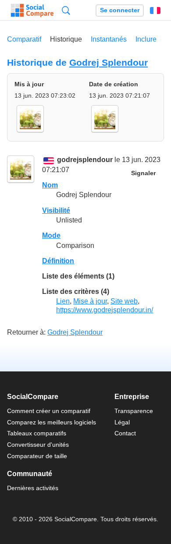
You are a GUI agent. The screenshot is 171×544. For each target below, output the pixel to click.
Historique (66, 39)
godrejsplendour (85, 160)
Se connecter (119, 10)
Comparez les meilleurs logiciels (51, 422)
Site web (124, 301)
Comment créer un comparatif (48, 410)
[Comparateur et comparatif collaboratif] (32, 10)
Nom (50, 185)
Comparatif (24, 39)
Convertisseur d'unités (38, 444)
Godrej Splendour (108, 62)
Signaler (143, 173)
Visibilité (56, 210)
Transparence (133, 410)
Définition (58, 261)
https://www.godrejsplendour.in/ (104, 310)
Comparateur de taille (37, 455)
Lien (63, 301)
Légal (122, 422)
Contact (125, 433)
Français (155, 10)
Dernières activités (32, 487)
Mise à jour (90, 301)
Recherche (66, 10)
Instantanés (109, 39)
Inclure (146, 39)
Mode (51, 235)
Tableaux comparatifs (36, 433)
